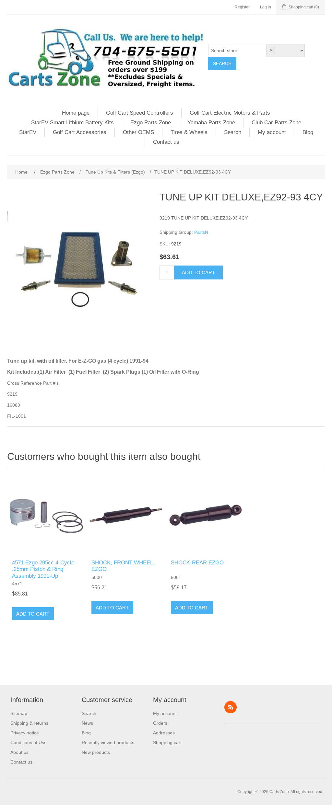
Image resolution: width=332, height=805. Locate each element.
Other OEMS (138, 132)
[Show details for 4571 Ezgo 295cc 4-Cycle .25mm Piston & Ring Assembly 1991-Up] (47, 515)
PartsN (201, 232)
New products (96, 752)
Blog (307, 132)
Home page (75, 113)
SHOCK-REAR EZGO (197, 563)
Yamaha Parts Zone (211, 122)
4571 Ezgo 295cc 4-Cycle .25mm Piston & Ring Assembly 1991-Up (43, 569)
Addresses (164, 732)
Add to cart (198, 272)
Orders (160, 723)
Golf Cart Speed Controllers (139, 113)
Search (222, 63)
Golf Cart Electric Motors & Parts (230, 113)
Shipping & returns (29, 723)
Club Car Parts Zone (276, 122)
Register (242, 7)
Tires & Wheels (189, 132)
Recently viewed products (108, 742)
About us (19, 752)
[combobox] (237, 50)
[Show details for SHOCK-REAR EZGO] (206, 515)
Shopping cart (167, 742)
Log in (265, 7)
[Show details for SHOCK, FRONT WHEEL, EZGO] (126, 515)
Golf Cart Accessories (79, 132)
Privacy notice (24, 732)
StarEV (27, 132)
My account (272, 132)
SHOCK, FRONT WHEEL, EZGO (123, 566)
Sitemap (18, 713)
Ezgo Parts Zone (150, 122)
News (87, 723)
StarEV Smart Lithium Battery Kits (72, 122)
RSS (230, 707)
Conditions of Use (28, 742)
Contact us (166, 142)
